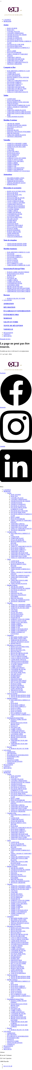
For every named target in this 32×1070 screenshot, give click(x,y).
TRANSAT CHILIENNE (14, 64)
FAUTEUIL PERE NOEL (14, 46)
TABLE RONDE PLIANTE (15, 116)
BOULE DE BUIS (12, 193)
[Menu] (0, 1)
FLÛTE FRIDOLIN (13, 155)
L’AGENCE (7, 19)
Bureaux (7, 295)
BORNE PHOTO (12, 184)
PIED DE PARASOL (13, 133)
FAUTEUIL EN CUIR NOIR (15, 44)
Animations (8, 174)
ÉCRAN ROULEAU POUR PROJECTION (15, 274)
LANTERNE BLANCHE (14, 214)
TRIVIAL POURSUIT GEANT (16, 183)
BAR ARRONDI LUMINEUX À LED (18, 71)
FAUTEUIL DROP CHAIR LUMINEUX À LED (19, 508)
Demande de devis (5, 339)
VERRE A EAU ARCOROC (15, 161)
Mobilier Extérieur (10, 120)
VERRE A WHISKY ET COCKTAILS (18, 171)
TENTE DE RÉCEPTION (13, 326)
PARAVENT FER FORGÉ (15, 225)
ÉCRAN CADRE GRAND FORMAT (18, 272)
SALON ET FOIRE (11, 322)
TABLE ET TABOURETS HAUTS (17, 62)
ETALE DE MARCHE (14, 75)
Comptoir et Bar (10, 67)
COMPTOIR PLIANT (13, 74)
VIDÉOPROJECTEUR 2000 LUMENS (18, 290)
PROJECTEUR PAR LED (14, 286)
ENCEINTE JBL (12, 278)
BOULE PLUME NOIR (14, 199)
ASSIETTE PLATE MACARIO (16, 146)
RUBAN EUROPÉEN (13, 230)
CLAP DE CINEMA (13, 209)
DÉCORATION (9, 307)
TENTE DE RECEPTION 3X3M (16, 245)
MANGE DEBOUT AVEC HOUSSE (18, 77)
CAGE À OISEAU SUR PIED (16, 202)
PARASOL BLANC (13, 130)
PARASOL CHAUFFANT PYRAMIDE (19, 131)
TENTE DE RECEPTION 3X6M (16, 243)
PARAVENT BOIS (12, 223)
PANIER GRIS (11, 222)
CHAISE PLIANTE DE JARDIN (17, 34)
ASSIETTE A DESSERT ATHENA (17, 145)
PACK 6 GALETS (12, 260)
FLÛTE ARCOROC (13, 151)
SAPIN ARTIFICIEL (13, 233)
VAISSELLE (8, 329)
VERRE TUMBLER (13, 164)
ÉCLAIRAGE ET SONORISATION (17, 311)
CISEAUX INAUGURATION (16, 206)
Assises (6, 25)
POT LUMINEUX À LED (15, 263)
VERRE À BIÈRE (12, 163)
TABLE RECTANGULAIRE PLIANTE (19, 111)
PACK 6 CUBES (12, 258)
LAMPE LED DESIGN (14, 212)
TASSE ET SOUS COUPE (15, 159)
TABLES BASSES (12, 103)
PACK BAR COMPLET (14, 82)
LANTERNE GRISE (13, 215)
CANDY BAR (11, 72)
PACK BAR (10, 79)
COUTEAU (10, 148)
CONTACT (7, 334)
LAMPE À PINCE (12, 211)
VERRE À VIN (11, 166)
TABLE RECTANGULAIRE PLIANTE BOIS (19, 581)
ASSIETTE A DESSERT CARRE (17, 143)
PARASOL (10, 128)
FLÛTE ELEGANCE (13, 153)
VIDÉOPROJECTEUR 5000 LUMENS (18, 291)
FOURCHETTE (12, 156)
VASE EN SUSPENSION (14, 236)
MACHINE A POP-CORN (15, 179)
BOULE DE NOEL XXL (14, 194)
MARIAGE (8, 318)
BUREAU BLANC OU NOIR (16, 298)
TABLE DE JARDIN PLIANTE (16, 110)
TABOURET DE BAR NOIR (15, 59)
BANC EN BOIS (12, 28)
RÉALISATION (8, 332)
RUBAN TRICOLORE (14, 232)
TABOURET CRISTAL (14, 57)
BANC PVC (10, 30)
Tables (6, 95)
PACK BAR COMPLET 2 (14, 84)
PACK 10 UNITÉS (12, 262)
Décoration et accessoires (12, 188)
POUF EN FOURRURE (14, 52)
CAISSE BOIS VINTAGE (14, 204)
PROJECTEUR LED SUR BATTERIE (18, 288)
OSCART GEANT (12, 219)
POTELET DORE (12, 228)
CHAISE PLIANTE (13, 36)
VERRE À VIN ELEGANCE (15, 167)
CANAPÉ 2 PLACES (13, 31)
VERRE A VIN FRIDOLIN (15, 169)
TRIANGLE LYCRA (13, 235)
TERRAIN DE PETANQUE (15, 181)
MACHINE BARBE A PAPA (15, 178)
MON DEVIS (8, 336)
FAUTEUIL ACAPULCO (14, 39)
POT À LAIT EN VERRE (14, 227)
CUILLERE (10, 150)
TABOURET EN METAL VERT (16, 88)
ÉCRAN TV (10, 277)
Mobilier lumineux (10, 249)
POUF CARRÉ (11, 51)
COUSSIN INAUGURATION (16, 207)
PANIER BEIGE (12, 220)
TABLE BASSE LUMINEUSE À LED (18, 105)
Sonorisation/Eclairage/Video (14, 269)
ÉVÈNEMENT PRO (11, 315)
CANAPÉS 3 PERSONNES (15, 33)
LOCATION (8, 300)
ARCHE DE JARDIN (13, 123)
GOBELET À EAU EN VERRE (16, 158)
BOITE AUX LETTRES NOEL (16, 191)
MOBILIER (7, 21)
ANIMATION (9, 304)
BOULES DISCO (12, 196)
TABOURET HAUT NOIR (15, 60)
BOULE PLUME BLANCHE (16, 198)
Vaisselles (7, 140)
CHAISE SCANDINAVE (14, 38)
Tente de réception (10, 240)
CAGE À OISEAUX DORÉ (15, 201)
